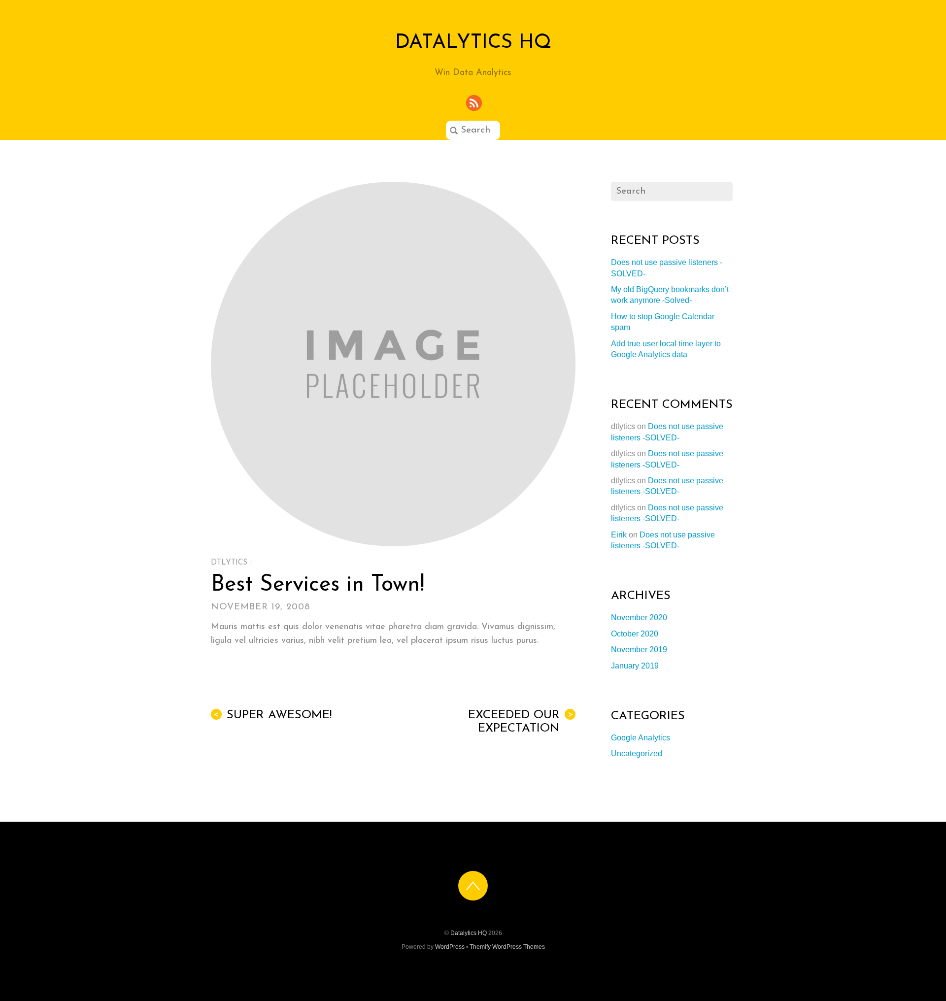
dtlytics (229, 563)
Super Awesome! (272, 715)
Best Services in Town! (317, 585)
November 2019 (639, 649)
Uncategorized (636, 753)
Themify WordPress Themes (507, 946)
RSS (474, 103)
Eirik (619, 535)
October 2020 (634, 634)
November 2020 (639, 617)
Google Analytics (640, 738)
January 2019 (635, 666)
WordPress (450, 946)
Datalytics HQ (468, 933)
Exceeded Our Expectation (520, 721)
